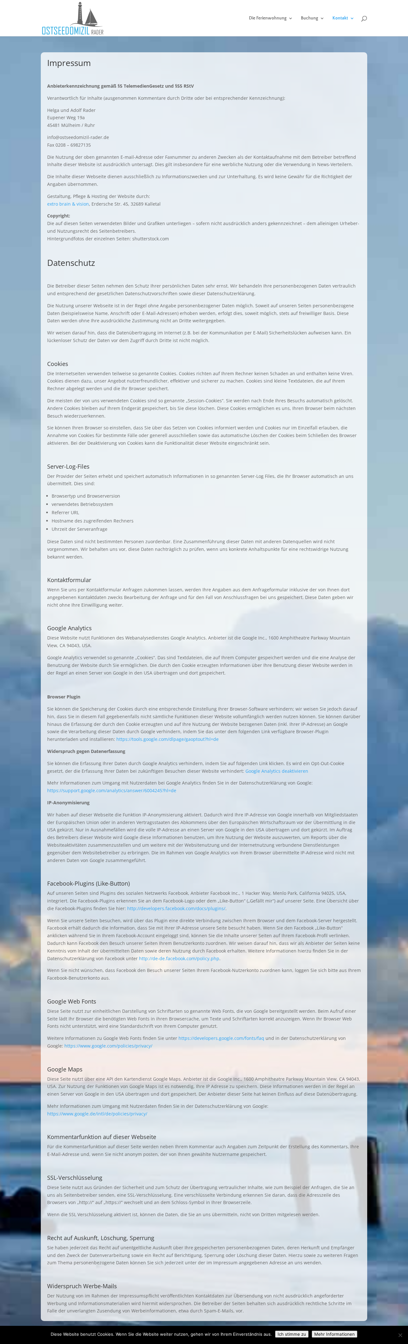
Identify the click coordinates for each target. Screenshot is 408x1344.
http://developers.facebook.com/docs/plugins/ (176, 908)
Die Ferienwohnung (268, 18)
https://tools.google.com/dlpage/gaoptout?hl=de (167, 739)
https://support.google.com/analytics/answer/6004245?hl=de (111, 790)
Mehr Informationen (334, 1334)
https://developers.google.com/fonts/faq (221, 1038)
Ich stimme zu (292, 1334)
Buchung (309, 18)
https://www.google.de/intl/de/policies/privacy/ (97, 1114)
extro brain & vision (68, 204)
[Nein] (400, 1335)
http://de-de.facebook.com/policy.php (179, 958)
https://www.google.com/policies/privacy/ (108, 1046)
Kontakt (340, 18)
